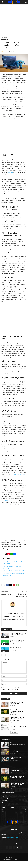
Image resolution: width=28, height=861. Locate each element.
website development (19, 474)
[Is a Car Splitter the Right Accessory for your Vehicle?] (5, 752)
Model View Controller (10, 500)
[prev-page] (2, 655)
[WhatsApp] (17, 585)
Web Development (6, 118)
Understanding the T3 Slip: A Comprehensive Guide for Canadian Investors (18, 726)
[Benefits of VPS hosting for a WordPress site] (5, 649)
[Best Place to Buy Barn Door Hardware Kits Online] (5, 704)
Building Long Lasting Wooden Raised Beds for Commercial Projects (17, 711)
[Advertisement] (14, 19)
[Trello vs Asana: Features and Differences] (5, 759)
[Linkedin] (14, 623)
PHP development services (17, 103)
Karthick (6, 51)
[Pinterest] (14, 585)
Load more (13, 732)
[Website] (21, 847)
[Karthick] (2, 51)
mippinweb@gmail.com (12, 837)
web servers (10, 370)
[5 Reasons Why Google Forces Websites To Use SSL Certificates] (5, 642)
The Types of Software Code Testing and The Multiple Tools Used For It (21, 594)
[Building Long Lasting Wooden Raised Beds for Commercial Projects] (5, 711)
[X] (10, 585)
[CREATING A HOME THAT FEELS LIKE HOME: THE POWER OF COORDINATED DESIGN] (5, 719)
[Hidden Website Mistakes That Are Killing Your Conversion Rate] (5, 635)
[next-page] (5, 655)
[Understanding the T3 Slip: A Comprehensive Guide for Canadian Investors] (5, 727)
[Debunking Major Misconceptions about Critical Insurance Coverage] (5, 745)
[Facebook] (7, 585)
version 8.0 (10, 172)
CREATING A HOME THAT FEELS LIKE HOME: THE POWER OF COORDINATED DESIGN (17, 719)
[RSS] (14, 847)
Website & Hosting (8, 36)
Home (2, 36)
